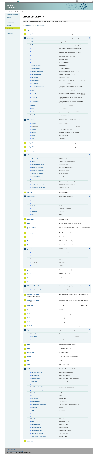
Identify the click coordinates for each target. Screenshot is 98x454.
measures (33, 62)
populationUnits (35, 80)
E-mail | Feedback (11, 449)
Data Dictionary (18, 11)
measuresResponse (36, 74)
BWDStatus (34, 381)
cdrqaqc (33, 44)
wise (28, 368)
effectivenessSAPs (35, 55)
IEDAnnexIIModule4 (33, 300)
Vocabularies (10, 28)
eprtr (28, 223)
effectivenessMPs (35, 51)
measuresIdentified (36, 65)
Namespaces (10, 33)
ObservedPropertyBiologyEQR (38, 404)
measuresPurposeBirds (37, 71)
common (29, 192)
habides (29, 274)
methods (33, 132)
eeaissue (33, 208)
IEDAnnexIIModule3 (33, 294)
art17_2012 (30, 143)
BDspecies (33, 41)
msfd (28, 344)
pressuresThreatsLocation (37, 86)
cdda (28, 155)
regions (33, 181)
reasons (33, 135)
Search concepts (40, 25)
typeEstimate (34, 111)
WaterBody (34, 418)
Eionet (12, 11)
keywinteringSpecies (36, 59)
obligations (34, 211)
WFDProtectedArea (35, 424)
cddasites (33, 161)
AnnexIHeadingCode (36, 289)
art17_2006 (30, 119)
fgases (29, 245)
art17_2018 (30, 147)
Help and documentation (13, 14)
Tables (8, 20)
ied (28, 282)
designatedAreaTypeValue (37, 164)
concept (33, 252)
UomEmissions (35, 413)
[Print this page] (82, 1)
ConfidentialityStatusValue (37, 386)
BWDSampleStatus (35, 378)
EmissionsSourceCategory (37, 390)
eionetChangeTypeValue (37, 173)
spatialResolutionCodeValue (38, 187)
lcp (28, 330)
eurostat (29, 237)
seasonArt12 (34, 97)
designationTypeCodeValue (37, 170)
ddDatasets (34, 203)
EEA (12, 1)
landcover (30, 314)
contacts (33, 200)
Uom (32, 410)
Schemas (9, 25)
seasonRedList (34, 101)
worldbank (30, 441)
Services (9, 30)
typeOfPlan (34, 114)
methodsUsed (34, 77)
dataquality (30, 219)
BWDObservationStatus (36, 372)
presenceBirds (34, 83)
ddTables (33, 205)
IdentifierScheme (35, 392)
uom (28, 364)
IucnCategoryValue (35, 176)
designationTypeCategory (37, 167)
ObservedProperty (35, 401)
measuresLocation (35, 68)
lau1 (28, 318)
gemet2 (29, 249)
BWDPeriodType (35, 375)
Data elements (10, 22)
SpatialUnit (34, 407)
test (28, 360)
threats (33, 105)
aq (28, 30)
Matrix (32, 395)
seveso (29, 356)
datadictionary (31, 196)
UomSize (33, 416)
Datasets (9, 17)
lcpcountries (34, 333)
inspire (29, 310)
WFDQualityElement (36, 427)
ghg (28, 270)
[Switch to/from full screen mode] (84, 1)
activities (33, 123)
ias (28, 278)
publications (30, 352)
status (32, 214)
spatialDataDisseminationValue (38, 184)
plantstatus (34, 336)
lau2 (28, 322)
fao (28, 241)
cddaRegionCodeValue (36, 158)
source (33, 258)
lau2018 (29, 326)
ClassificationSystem (36, 384)
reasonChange (34, 93)
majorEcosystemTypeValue (37, 179)
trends (32, 108)
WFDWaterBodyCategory (37, 430)
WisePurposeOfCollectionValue (38, 436)
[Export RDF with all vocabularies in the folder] (89, 38)
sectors (33, 339)
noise (28, 348)
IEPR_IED (30, 306)
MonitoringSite (35, 398)
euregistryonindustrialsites (35, 233)
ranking (33, 90)
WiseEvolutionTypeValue (37, 433)
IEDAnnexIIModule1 (33, 286)
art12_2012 (30, 34)
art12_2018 (30, 38)
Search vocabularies (29, 25)
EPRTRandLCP (31, 227)
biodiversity (30, 151)
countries (33, 48)
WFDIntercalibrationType (37, 421)
